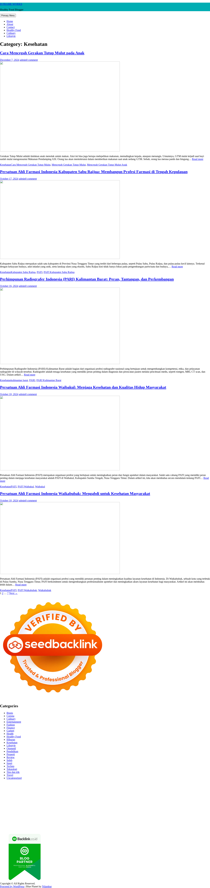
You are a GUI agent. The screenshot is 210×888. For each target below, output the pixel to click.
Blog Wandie (65, 816)
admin (23, 59)
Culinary (11, 33)
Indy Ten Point (109, 804)
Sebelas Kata (18, 819)
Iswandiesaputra (96, 813)
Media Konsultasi (120, 828)
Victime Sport (154, 804)
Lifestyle (11, 36)
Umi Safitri (92, 819)
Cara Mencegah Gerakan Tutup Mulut (30, 164)
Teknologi (12, 769)
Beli (59, 822)
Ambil (195, 819)
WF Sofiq (125, 795)
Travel (10, 775)
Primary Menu (8, 15)
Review (11, 757)
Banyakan (96, 825)
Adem (162, 822)
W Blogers (69, 789)
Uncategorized (14, 778)
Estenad (153, 792)
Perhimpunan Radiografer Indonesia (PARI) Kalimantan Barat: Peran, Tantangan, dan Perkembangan (87, 279)
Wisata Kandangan (48, 816)
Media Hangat (149, 828)
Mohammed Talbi (129, 801)
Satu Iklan (5, 819)
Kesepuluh (184, 825)
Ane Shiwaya (29, 801)
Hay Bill (189, 807)
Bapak (76, 825)
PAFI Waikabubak (27, 590)
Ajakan (155, 822)
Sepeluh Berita (102, 828)
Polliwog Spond (132, 783)
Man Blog (24, 813)
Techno (10, 766)
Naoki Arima (6, 810)
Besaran (106, 825)
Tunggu (34, 825)
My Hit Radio (84, 792)
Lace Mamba (117, 783)
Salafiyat (47, 789)
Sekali (164, 825)
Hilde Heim (74, 786)
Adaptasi (164, 819)
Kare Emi (16, 801)
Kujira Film (202, 798)
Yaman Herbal (57, 807)
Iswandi (130, 813)
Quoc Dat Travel (131, 786)
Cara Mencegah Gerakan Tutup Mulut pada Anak (42, 53)
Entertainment (14, 721)
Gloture (55, 798)
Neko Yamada (183, 783)
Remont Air (201, 807)
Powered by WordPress (12, 886)
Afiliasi (149, 819)
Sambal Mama (99, 792)
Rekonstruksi (153, 795)
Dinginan (85, 825)
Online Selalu (32, 819)
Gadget (10, 730)
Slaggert (72, 792)
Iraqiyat (93, 801)
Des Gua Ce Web (51, 810)
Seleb (9, 760)
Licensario (95, 804)
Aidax (132, 792)
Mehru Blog (111, 789)
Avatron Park (177, 786)
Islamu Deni (97, 789)
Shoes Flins (114, 801)
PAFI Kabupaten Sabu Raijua (59, 272)
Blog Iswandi (17, 816)
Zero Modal (19, 786)
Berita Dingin (45, 828)
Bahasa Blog (75, 828)
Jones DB (119, 810)
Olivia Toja (136, 789)
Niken (33, 813)
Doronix (91, 783)
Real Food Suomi (27, 804)
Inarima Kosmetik (80, 804)
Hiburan (11, 739)
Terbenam (74, 822)
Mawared (42, 804)
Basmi (38, 822)
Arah (25, 822)
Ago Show (166, 795)
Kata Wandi (160, 813)
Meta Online (170, 789)
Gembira (137, 825)
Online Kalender (8, 804)
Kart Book (44, 798)
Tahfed (3, 813)
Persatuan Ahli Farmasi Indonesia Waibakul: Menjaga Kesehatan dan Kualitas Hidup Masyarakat (83, 387)
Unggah (19, 825)
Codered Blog (69, 801)
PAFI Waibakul (26, 486)
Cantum (132, 822)
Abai (177, 819)
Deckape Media (101, 807)
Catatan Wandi (174, 813)
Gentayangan (65, 825)
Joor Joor (144, 801)
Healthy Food (14, 30)
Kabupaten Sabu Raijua (23, 272)
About (10, 24)
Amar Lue (5, 801)
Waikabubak (44, 590)
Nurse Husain (13, 795)
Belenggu (92, 822)
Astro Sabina (191, 786)
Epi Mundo (21, 789)
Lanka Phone (79, 783)
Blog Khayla (31, 816)
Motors (3, 783)
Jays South (21, 792)
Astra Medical (139, 804)
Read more (197, 159)
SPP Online (65, 798)
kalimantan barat (19, 380)
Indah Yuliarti (106, 819)
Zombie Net (48, 795)
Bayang (52, 822)
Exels (36, 798)
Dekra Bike (198, 801)
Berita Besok (176, 816)
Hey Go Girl (102, 783)
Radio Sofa (73, 813)
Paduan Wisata (47, 819)
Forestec (180, 807)
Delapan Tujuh (43, 783)
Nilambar (47, 886)
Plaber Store (6, 786)
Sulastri (25, 795)
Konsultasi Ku (14, 828)
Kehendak (173, 825)
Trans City (181, 810)
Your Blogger (203, 816)
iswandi (83, 813)
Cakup (139, 822)
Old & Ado (203, 804)
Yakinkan (148, 825)
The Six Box (124, 804)
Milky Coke (190, 804)
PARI (32, 380)
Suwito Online (44, 813)
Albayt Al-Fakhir (150, 786)
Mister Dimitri (138, 795)
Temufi (191, 798)
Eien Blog (107, 795)
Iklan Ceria (58, 789)
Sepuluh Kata (30, 828)
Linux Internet (34, 810)
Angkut (12, 822)
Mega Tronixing (139, 798)
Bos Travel (148, 810)
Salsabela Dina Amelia (84, 816)
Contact (11, 27)
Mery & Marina (93, 795)
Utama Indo (113, 792)
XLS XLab (43, 807)
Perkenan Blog (60, 828)
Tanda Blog (88, 828)
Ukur (41, 825)
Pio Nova (102, 801)
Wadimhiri (86, 786)
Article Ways (184, 801)
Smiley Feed (78, 798)
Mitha (193, 789)
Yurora (160, 789)
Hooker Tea (181, 798)
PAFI (39, 272)
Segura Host (155, 798)
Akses (181, 822)
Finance (11, 727)
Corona (10, 716)
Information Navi (104, 810)
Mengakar (172, 822)
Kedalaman (117, 825)
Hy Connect (142, 792)
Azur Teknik (27, 783)
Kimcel (68, 783)
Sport (9, 763)
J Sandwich (20, 810)
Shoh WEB (36, 795)
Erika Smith (106, 798)
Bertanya (140, 819)
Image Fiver (57, 783)
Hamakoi (163, 792)
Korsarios (52, 804)
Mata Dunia (161, 810)
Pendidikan (12, 751)
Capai (11, 825)
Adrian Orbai (92, 798)
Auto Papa (164, 786)
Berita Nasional (134, 816)
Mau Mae (204, 810)
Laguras (28, 798)
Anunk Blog (14, 783)
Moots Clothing (193, 792)
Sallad (116, 795)
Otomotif (11, 748)
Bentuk (107, 822)
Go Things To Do (70, 810)
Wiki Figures (168, 783)
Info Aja (118, 819)
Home (10, 21)
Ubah (27, 825)
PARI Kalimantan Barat (48, 380)
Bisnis (10, 713)
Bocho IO (159, 807)
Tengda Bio (168, 798)
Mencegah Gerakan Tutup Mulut (69, 164)
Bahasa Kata (163, 828)
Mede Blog (55, 801)
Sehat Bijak (129, 819)
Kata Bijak (183, 789)
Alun (183, 819)
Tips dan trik (13, 772)
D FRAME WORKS (11, 4)
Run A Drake (132, 807)
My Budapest (117, 807)
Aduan (147, 822)
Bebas (83, 822)
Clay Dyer (170, 807)
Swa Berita (123, 789)
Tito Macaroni (87, 810)
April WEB (40, 792)
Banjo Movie (146, 807)
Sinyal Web (149, 816)
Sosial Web (189, 816)
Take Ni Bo (32, 786)
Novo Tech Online (65, 795)
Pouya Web (43, 801)
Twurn (11, 789)
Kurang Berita (118, 816)
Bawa (65, 822)
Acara (156, 819)
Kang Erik (193, 810)
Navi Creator (59, 813)
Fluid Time (82, 801)
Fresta (31, 792)
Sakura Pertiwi (63, 819)
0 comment (32, 59)
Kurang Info (103, 816)
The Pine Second (122, 798)
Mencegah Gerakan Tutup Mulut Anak (107, 164)
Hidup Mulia (179, 795)
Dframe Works (60, 786)
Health (10, 733)
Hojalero (79, 795)
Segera (156, 825)
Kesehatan (5, 164)
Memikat (128, 825)
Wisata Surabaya (133, 810)
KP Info (124, 792)
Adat (172, 819)
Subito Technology (151, 783)
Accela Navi (45, 786)
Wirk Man (13, 813)
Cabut (124, 822)
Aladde (63, 792)
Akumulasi (204, 819)
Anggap (188, 822)
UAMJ (33, 807)
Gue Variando (7, 807)
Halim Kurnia (79, 819)
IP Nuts (165, 804)
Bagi (31, 822)
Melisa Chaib (149, 789)
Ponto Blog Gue (158, 801)
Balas (45, 822)
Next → (13, 593)
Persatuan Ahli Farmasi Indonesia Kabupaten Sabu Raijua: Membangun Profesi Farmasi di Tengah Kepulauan (94, 172)
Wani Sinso (53, 792)
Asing (19, 822)
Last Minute (64, 804)
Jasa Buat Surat (176, 792)
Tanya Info (135, 828)
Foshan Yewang (199, 783)
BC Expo (172, 801)
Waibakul (40, 486)
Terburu (116, 822)
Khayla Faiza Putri (115, 813)
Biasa (100, 822)
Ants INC (98, 786)
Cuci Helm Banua (143, 813)
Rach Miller (17, 798)
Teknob (172, 810)
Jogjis (12, 792)
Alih (189, 819)
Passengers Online (112, 786)
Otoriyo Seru (177, 804)
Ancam (4, 822)
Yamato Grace (83, 789)
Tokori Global (85, 807)
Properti (11, 754)
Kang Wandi (189, 813)
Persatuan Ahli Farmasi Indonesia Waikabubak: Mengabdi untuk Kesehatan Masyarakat (75, 493)
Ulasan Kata (51, 825)
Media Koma (162, 816)
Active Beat (71, 807)
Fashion (11, 724)
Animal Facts (22, 807)
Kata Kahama (35, 789)
